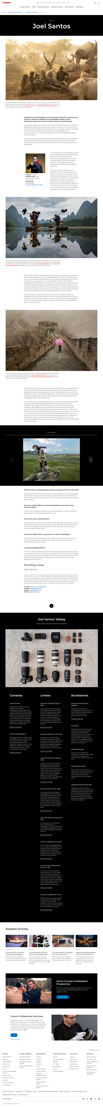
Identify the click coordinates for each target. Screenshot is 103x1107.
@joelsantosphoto (36, 588)
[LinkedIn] (91, 1099)
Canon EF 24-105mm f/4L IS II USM (43, 376)
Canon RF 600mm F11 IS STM (50, 842)
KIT (53, 949)
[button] (91, 459)
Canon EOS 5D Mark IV (43, 264)
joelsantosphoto (34, 592)
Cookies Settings (23, 1094)
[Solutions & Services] (63, 7)
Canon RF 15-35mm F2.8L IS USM (46, 106)
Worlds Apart (51, 432)
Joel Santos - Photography (38, 587)
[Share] (51, 606)
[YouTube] (99, 1099)
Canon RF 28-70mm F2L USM (34, 185)
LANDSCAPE (9, 949)
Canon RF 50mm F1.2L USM (50, 789)
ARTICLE (31, 949)
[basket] (99, 3)
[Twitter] (95, 1099)
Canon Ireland (7, 1099)
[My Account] (95, 3)
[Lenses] (36, 7)
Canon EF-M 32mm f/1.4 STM (50, 895)
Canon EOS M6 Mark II (18, 734)
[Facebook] (83, 1099)
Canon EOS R (29, 106)
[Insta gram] (87, 1099)
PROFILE (51, 20)
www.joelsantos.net (35, 590)
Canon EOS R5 (30, 183)
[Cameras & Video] (30, 7)
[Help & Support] (74, 7)
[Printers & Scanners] (49, 7)
